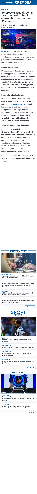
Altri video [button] (31, 412)
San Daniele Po (19, 104)
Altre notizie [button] (30, 307)
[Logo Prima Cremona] (18, 2)
